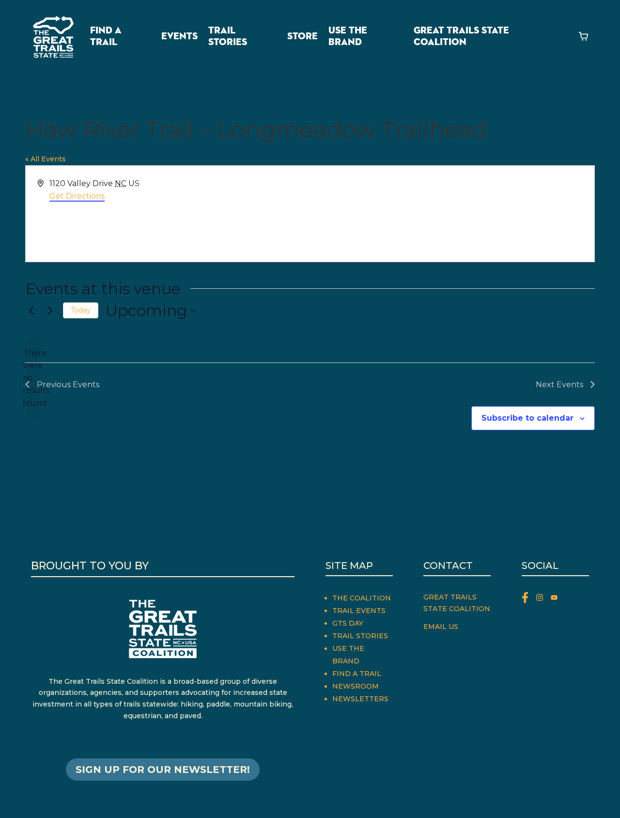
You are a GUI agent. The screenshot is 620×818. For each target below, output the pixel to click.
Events (179, 36)
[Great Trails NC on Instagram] (543, 599)
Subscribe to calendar (527, 418)
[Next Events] (50, 310)
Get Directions (77, 196)
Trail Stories (227, 36)
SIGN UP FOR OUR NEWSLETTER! (163, 769)
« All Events (45, 159)
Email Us (440, 626)
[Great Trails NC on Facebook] (529, 599)
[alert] (33, 378)
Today (81, 310)
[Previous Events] (31, 310)
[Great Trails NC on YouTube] (556, 599)
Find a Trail (106, 36)
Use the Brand (347, 36)
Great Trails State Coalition (461, 36)
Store (302, 36)
